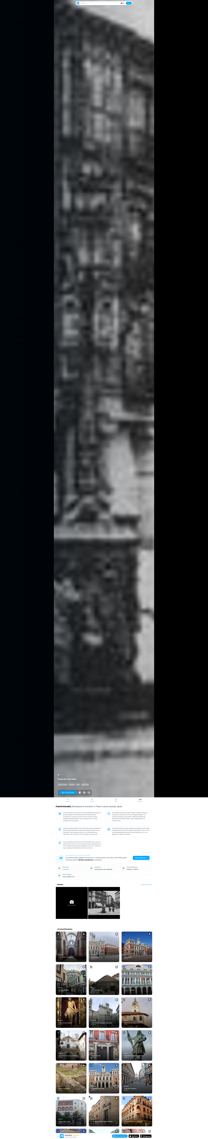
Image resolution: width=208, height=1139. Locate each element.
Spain (61, 775)
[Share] (89, 792)
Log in (128, 3)
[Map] (84, 792)
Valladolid (65, 869)
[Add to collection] (79, 792)
